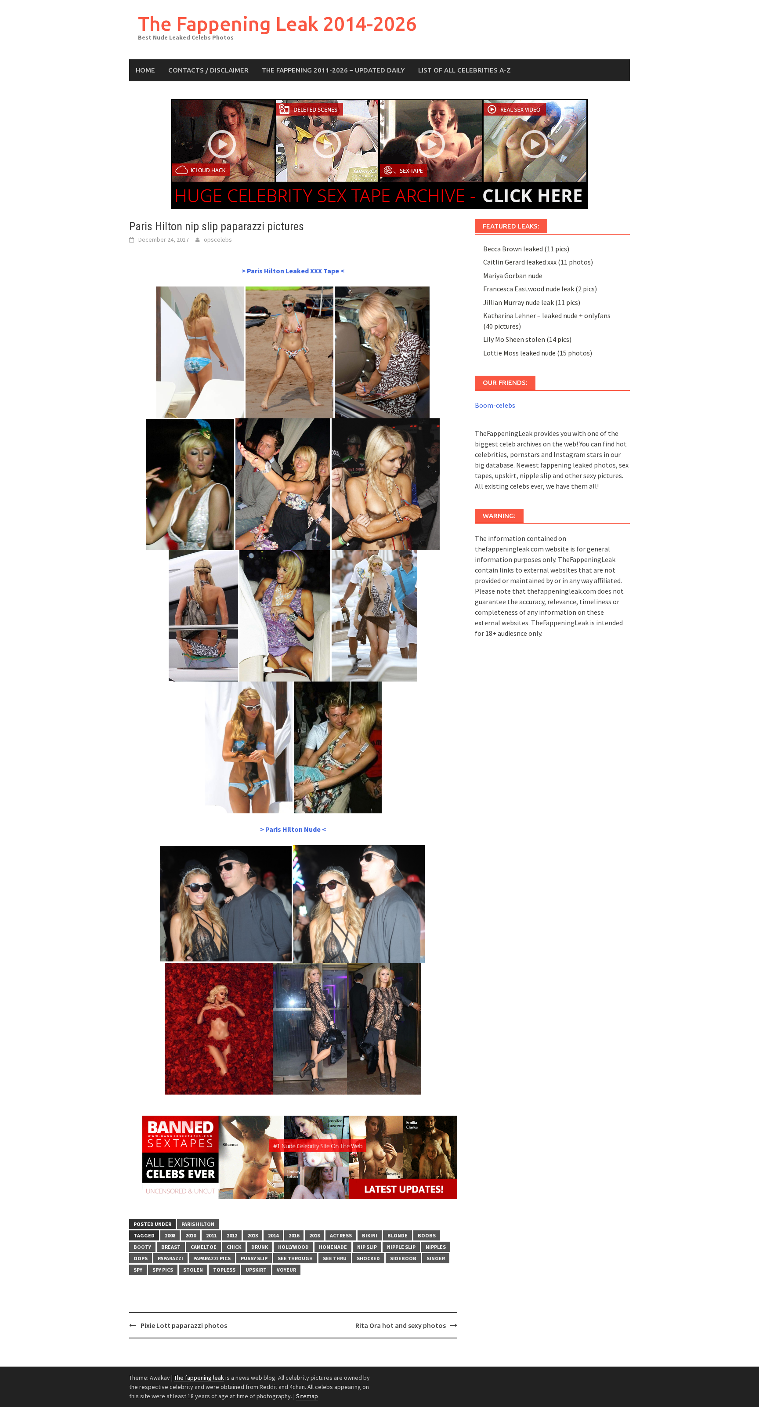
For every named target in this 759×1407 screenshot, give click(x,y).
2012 (232, 1235)
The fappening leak (199, 1378)
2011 (211, 1235)
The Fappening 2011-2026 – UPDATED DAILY (333, 70)
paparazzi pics (212, 1258)
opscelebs (218, 239)
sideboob (403, 1258)
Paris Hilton (197, 1224)
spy (138, 1269)
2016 (294, 1235)
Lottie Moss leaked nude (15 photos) (537, 352)
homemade (333, 1247)
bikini (369, 1235)
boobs (427, 1235)
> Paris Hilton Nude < (293, 829)
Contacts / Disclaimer (208, 70)
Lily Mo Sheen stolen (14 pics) (527, 339)
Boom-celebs (495, 405)
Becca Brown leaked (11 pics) (526, 248)
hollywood (293, 1247)
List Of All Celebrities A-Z (464, 70)
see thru (335, 1258)
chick (234, 1247)
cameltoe (204, 1247)
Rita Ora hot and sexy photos (400, 1325)
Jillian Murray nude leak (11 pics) (531, 302)
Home (145, 70)
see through (295, 1258)
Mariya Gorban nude (512, 275)
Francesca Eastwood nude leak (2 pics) (540, 288)
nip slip (367, 1247)
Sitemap (307, 1396)
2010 (190, 1235)
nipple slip (401, 1247)
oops (141, 1258)
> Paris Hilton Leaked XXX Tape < (293, 270)
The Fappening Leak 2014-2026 (277, 23)
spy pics (162, 1269)
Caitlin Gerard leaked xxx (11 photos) (538, 261)
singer (435, 1258)
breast (171, 1247)
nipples (436, 1247)
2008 (170, 1235)
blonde (397, 1235)
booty (142, 1247)
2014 (273, 1235)
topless (224, 1269)
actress (341, 1235)
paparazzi (170, 1258)
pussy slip (254, 1258)
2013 (252, 1235)
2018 (314, 1235)
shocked (368, 1258)
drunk (259, 1247)
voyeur (286, 1269)
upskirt (256, 1269)
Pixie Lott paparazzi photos (184, 1325)
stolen (193, 1269)
